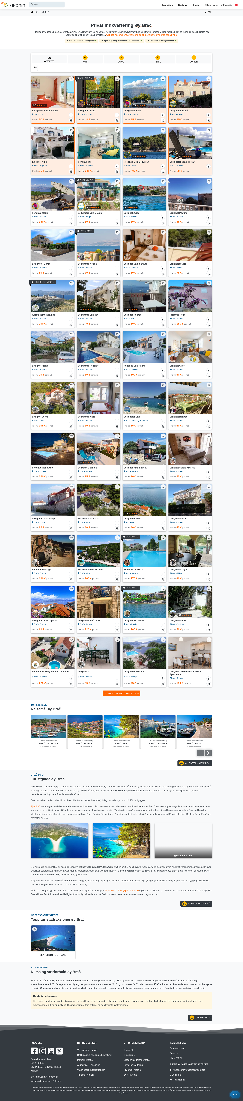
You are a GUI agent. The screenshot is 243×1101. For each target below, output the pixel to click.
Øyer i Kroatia (130, 1075)
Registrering (178, 1080)
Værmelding (202, 1018)
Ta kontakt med (177, 1048)
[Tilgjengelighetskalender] (71, 120)
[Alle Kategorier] (35, 68)
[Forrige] (36, 92)
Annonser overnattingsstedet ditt (188, 1070)
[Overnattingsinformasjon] (71, 115)
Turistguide (129, 1055)
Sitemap (57, 1081)
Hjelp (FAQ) (176, 1058)
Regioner (182, 5)
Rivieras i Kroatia (132, 1070)
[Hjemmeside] (32, 12)
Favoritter (228, 5)
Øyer (38, 12)
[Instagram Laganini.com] (42, 1051)
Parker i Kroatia (85, 1060)
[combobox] (47, 4)
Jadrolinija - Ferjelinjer (88, 1065)
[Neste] (69, 92)
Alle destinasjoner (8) (197, 763)
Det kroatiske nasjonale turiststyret (94, 1055)
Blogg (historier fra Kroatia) (137, 1060)
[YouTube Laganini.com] (51, 1051)
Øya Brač (35, 806)
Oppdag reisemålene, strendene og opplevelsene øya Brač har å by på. (141, 35)
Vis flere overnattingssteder (120, 693)
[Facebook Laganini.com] (34, 1051)
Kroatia (196, 5)
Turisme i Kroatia (85, 1075)
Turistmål (128, 1050)
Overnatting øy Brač (199, 904)
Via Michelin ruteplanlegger (91, 1070)
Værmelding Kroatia (87, 1050)
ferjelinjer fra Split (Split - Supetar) (122, 890)
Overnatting (167, 5)
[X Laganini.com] (59, 1051)
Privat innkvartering (133, 1065)
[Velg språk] (238, 5)
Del (209, 12)
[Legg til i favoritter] (71, 78)
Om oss (174, 1053)
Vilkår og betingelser (41, 1081)
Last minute (213, 5)
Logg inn (176, 1075)
